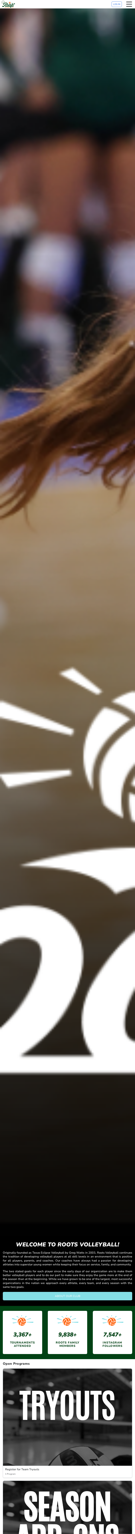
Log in (116, 4)
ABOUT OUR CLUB (67, 1296)
